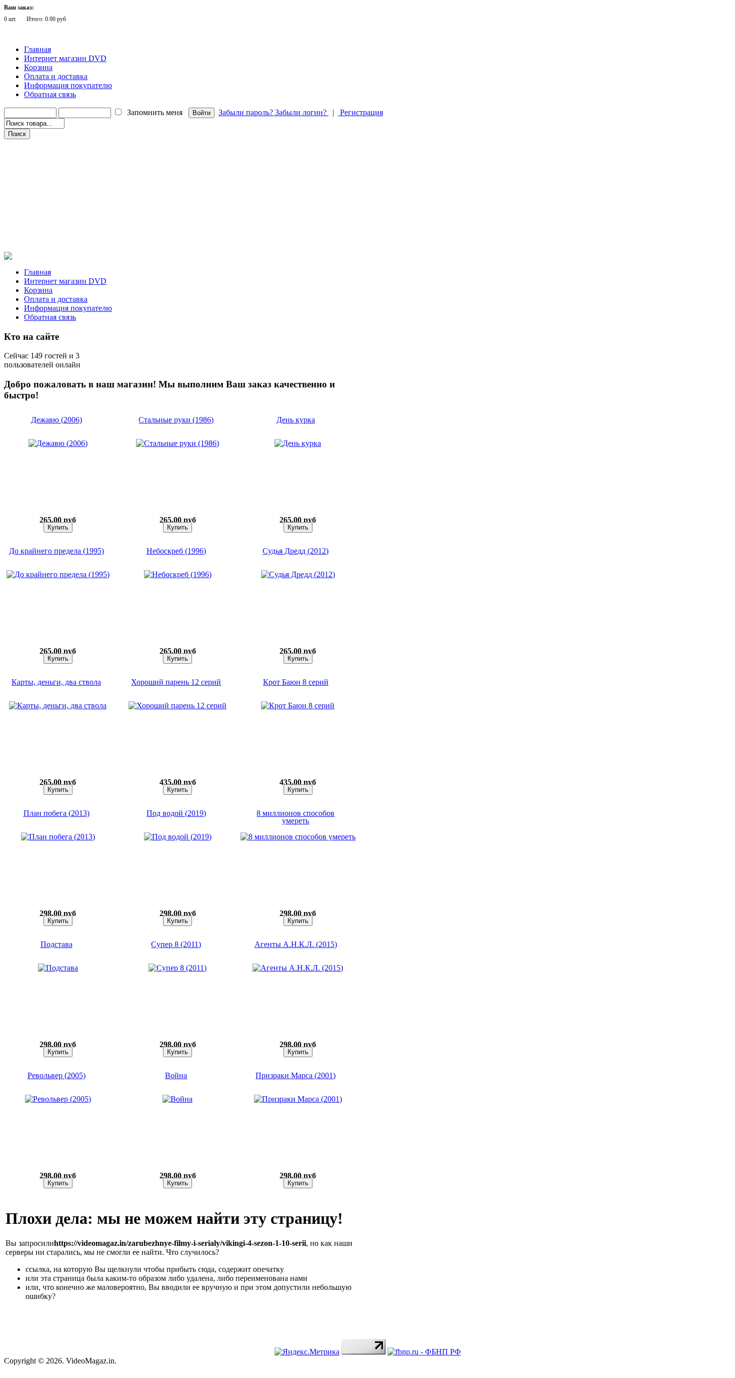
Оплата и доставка (56, 76)
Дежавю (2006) (56, 419)
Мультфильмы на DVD (42, 173)
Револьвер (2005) (57, 1075)
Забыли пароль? (246, 112)
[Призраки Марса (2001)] (298, 1099)
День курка (295, 419)
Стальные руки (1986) (176, 419)
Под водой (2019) (176, 813)
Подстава (56, 944)
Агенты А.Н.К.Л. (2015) (295, 944)
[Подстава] (58, 968)
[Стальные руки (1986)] (177, 443)
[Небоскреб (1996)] (178, 574)
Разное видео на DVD (39, 187)
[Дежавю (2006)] (58, 443)
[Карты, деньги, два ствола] (57, 705)
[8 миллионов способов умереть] (298, 836)
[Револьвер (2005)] (58, 1099)
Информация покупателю (68, 85)
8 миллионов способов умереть (295, 817)
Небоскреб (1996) (176, 551)
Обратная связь (50, 94)
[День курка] (297, 443)
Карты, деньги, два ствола (56, 682)
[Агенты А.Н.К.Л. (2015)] (297, 968)
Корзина (38, 67)
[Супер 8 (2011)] (177, 968)
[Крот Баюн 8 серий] (297, 705)
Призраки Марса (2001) (296, 1075)
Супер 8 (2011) (176, 944)
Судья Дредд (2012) (295, 551)
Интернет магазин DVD (65, 58)
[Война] (177, 1099)
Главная (37, 49)
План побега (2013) (57, 813)
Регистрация (360, 112)
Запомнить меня (154, 112)
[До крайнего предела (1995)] (58, 574)
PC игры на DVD (33, 215)
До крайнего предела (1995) (56, 551)
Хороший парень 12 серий (176, 682)
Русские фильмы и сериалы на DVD (59, 159)
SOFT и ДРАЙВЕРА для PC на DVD (58, 229)
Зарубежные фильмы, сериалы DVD (59, 145)
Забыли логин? (301, 112)
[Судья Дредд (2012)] (298, 574)
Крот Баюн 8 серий (295, 682)
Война (176, 1075)
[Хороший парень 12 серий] (177, 705)
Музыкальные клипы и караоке (54, 201)
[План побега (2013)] (58, 836)
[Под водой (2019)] (178, 836)
